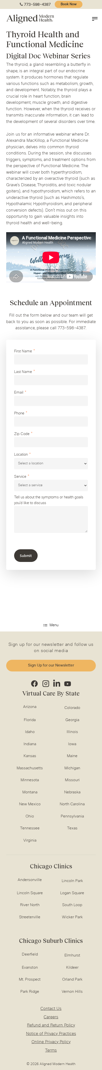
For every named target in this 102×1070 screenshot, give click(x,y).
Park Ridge (29, 992)
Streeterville (29, 917)
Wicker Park (72, 917)
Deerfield (30, 954)
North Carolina (72, 804)
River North (30, 905)
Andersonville (30, 880)
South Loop (72, 905)
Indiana (30, 744)
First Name (23, 351)
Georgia (72, 720)
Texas (72, 828)
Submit (26, 555)
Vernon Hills (72, 992)
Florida (30, 720)
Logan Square (72, 893)
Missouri (72, 780)
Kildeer (72, 967)
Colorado (72, 708)
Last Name (23, 372)
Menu (54, 625)
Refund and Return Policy (51, 1026)
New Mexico (30, 804)
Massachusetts (30, 768)
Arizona (29, 707)
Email (18, 392)
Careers (51, 1017)
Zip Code (21, 434)
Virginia (29, 840)
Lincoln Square (30, 893)
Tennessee (30, 828)
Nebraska (72, 792)
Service (20, 477)
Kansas (30, 756)
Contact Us (50, 1009)
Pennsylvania (72, 816)
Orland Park (72, 979)
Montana (29, 792)
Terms (51, 1051)
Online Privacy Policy (51, 1042)
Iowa (72, 744)
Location (21, 454)
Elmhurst (72, 955)
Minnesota (30, 780)
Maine (72, 756)
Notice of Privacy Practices (51, 1034)
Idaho (30, 732)
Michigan (72, 768)
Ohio (30, 816)
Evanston (30, 967)
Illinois (72, 732)
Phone (19, 413)
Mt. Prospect (30, 979)
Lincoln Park (72, 881)
